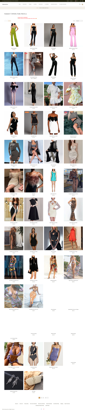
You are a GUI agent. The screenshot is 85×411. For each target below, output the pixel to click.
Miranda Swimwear (53, 280)
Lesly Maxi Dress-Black (13, 222)
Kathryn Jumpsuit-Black (14, 77)
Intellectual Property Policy (40, 405)
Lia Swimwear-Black (34, 367)
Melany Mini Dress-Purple (53, 367)
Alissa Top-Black (53, 251)
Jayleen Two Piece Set (14, 107)
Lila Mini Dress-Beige (13, 193)
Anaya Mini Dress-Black (33, 251)
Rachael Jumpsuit (73, 78)
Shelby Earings (53, 333)
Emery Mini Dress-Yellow (73, 107)
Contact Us (21, 403)
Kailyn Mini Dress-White (53, 222)
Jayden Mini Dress (53, 193)
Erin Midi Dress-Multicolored (13, 280)
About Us (16, 403)
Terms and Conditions (33, 403)
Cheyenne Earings (34, 333)
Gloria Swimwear (53, 309)
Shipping (61, 403)
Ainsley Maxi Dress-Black (73, 222)
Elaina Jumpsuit (53, 77)
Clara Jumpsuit (53, 48)
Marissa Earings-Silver (13, 391)
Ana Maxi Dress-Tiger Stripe (13, 251)
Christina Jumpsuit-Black (34, 107)
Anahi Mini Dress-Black (33, 280)
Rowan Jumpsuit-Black (33, 48)
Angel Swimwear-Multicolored (73, 280)
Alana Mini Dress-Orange (73, 251)
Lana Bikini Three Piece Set (33, 309)
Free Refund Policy (56, 403)
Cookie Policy (47, 405)
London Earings (73, 362)
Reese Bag (33, 391)
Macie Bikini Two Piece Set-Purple (14, 367)
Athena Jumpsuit (13, 48)
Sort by (74, 20)
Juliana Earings (73, 333)
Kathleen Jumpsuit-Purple (73, 48)
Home (37, 7)
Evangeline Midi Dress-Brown (73, 193)
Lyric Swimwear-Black (13, 338)
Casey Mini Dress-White (53, 107)
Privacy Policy (26, 403)
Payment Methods (49, 403)
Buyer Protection (67, 403)
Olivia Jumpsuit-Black (33, 77)
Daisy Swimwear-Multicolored (13, 309)
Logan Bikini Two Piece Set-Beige (73, 309)
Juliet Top (33, 193)
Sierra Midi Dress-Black (33, 222)
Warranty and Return (41, 403)
